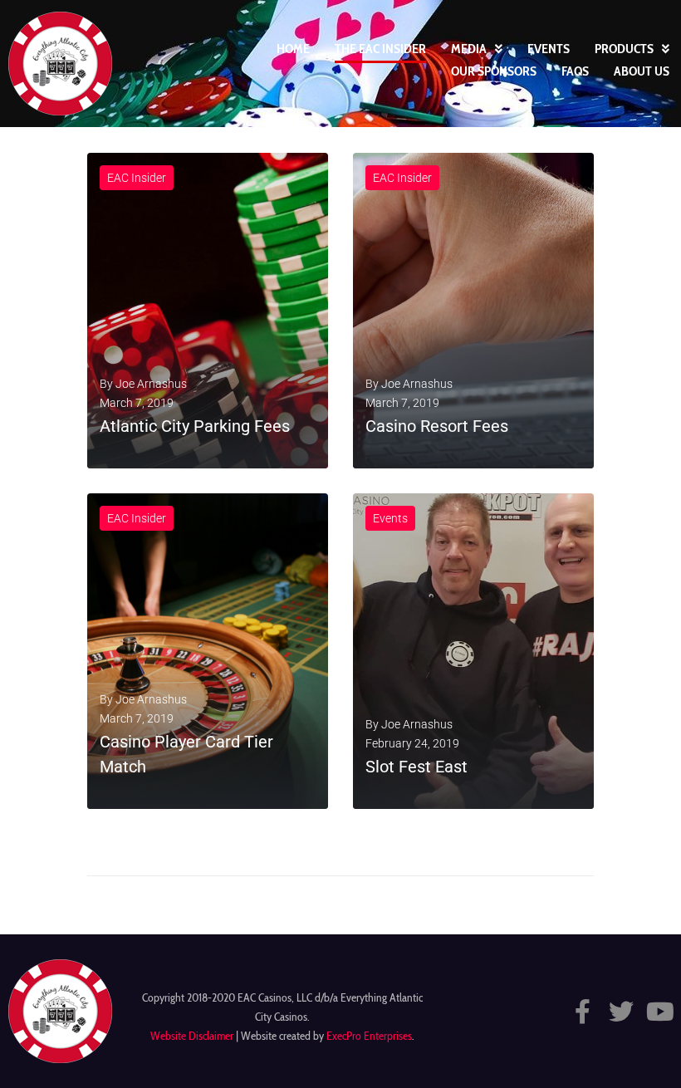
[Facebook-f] (582, 1011)
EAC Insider (136, 177)
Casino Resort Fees (436, 426)
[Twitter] (621, 1011)
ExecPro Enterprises (369, 1035)
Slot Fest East (416, 767)
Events (390, 518)
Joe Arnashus (151, 383)
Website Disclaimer (191, 1035)
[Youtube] (660, 1011)
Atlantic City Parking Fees (195, 426)
